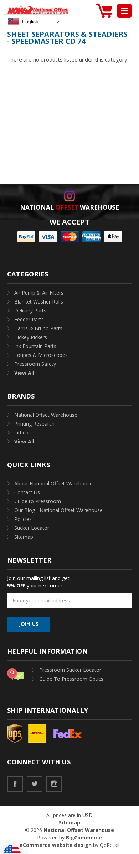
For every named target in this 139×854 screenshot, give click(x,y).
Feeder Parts (29, 319)
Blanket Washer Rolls (38, 301)
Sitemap (23, 536)
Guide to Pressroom (37, 501)
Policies (23, 519)
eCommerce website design (56, 845)
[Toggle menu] (124, 11)
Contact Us (27, 492)
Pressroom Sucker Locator (70, 669)
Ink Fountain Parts (35, 346)
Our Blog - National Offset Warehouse (58, 510)
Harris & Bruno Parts (38, 328)
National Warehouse (69, 207)
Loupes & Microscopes (41, 355)
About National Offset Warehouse (53, 483)
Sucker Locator (31, 527)
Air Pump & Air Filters (38, 292)
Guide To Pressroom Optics (71, 678)
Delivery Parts (30, 310)
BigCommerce (84, 837)
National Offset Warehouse (45, 414)
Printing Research (34, 423)
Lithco (21, 432)
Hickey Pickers (30, 337)
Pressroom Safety (35, 363)
